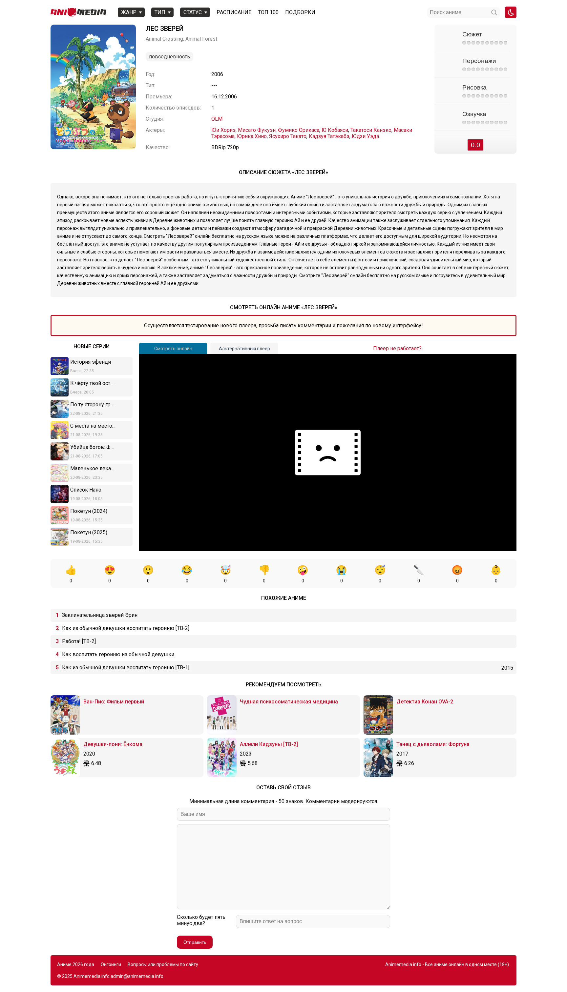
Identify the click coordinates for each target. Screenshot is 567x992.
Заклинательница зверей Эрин (99, 615)
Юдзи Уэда (365, 136)
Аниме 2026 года (75, 964)
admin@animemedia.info (137, 976)
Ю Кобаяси (335, 130)
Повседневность (169, 56)
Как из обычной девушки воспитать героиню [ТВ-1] (125, 667)
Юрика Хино (252, 136)
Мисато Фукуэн (257, 130)
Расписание (234, 12)
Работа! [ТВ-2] (79, 641)
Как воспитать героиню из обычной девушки (118, 654)
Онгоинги (111, 964)
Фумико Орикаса (298, 130)
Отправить (194, 942)
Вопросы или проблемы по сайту (163, 964)
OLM (216, 119)
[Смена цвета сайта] (510, 12)
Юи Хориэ (223, 130)
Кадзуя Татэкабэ (329, 136)
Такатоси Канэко (370, 130)
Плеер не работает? (397, 348)
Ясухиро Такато (287, 136)
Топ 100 (268, 12)
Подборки (300, 12)
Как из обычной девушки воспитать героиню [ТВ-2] (125, 628)
